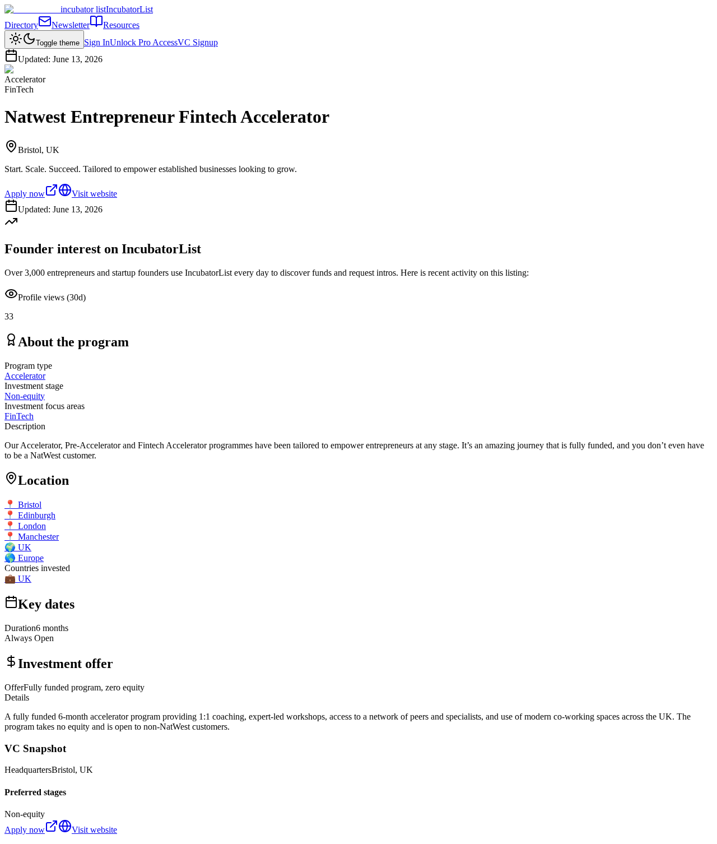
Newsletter (71, 25)
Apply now (24, 193)
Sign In (97, 42)
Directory (21, 25)
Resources (121, 25)
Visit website (94, 193)
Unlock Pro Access (144, 42)
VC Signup (198, 42)
